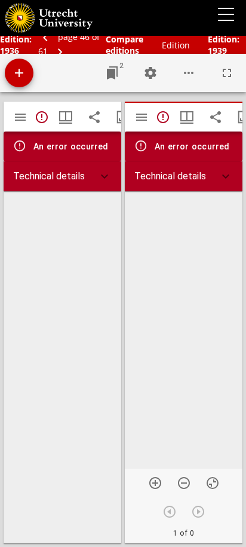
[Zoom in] (155, 483)
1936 (9, 50)
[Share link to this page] (94, 117)
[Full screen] (227, 73)
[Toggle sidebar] (20, 117)
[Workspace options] (188, 73)
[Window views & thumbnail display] (65, 117)
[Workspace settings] (150, 73)
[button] (62, 176)
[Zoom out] (184, 483)
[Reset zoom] (212, 483)
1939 (217, 50)
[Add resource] (19, 73)
